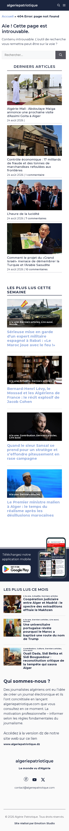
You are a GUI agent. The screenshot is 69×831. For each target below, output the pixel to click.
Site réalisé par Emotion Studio (34, 823)
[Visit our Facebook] (26, 779)
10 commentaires (36, 269)
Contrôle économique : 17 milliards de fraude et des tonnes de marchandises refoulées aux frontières (34, 165)
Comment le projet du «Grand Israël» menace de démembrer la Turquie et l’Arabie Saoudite (33, 261)
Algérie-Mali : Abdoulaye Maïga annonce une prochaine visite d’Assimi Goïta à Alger (31, 112)
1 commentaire (34, 174)
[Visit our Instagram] (34, 779)
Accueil (8, 16)
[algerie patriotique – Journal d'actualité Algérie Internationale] (22, 5)
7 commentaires (35, 218)
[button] (58, 5)
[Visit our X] (43, 779)
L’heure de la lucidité (23, 214)
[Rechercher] (60, 55)
